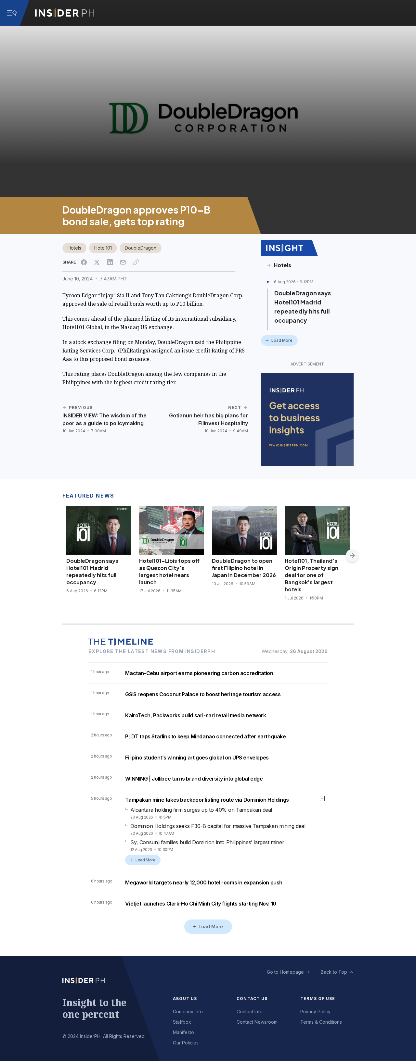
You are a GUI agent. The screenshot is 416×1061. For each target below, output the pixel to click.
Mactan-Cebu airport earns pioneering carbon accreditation (199, 673)
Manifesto (183, 1032)
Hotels (74, 248)
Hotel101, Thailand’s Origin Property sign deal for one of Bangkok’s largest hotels (311, 575)
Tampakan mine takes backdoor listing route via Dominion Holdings (207, 799)
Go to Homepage (285, 972)
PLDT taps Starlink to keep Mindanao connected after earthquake (205, 736)
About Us (185, 998)
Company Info (188, 1011)
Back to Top (334, 972)
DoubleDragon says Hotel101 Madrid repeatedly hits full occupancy (302, 306)
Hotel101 (103, 248)
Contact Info (250, 1011)
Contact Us (252, 998)
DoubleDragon (140, 248)
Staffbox (182, 1022)
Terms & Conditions (321, 1022)
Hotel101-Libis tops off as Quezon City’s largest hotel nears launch (169, 571)
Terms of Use (317, 998)
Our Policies (186, 1042)
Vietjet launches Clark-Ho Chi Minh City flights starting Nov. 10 (200, 903)
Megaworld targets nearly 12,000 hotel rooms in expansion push (203, 882)
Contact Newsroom (257, 1022)
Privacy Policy (315, 1011)
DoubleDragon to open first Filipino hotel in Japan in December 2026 (244, 567)
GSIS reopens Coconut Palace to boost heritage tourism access (202, 694)
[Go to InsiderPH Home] (64, 12)
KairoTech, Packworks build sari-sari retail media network (195, 715)
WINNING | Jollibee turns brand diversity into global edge (194, 778)
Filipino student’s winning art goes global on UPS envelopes (196, 757)
